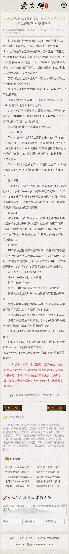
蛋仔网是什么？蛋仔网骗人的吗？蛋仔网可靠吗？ (50, 486)
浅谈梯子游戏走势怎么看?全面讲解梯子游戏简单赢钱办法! (50, 476)
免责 (12, 538)
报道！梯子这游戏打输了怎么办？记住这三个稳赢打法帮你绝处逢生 (50, 472)
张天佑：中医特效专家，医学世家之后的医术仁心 (19, 467)
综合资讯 (21, 30)
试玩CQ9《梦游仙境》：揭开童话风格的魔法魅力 (50, 467)
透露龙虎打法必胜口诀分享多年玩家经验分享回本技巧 (19, 472)
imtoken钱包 (40, 352)
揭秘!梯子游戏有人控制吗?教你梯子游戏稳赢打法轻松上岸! (50, 481)
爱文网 (30, 544)
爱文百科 (12, 30)
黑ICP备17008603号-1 (48, 538)
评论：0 (16, 33)
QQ (30, 538)
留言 (21, 538)
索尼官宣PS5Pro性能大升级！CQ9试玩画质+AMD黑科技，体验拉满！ (19, 481)
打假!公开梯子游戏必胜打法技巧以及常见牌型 (19, 476)
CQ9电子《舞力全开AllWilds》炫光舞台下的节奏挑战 (19, 486)
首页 (5, 30)
